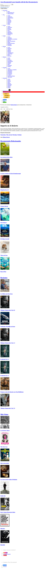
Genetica (9, 63)
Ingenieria (9, 85)
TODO (9, 15)
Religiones (9, 44)
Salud (9, 64)
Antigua (9, 49)
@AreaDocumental (6, 554)
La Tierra (9, 74)
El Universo (10, 73)
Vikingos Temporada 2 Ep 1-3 (7, 343)
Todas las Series (10, 13)
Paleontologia (10, 33)
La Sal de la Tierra (5, 430)
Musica (9, 23)
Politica (9, 42)
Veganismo (10, 45)
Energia (9, 80)
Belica (9, 54)
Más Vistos (4, 414)
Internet (9, 86)
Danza (9, 18)
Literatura (9, 22)
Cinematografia (10, 17)
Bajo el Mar (3, 271)
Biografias (9, 55)
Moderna (9, 51)
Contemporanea (10, 52)
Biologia (9, 28)
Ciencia (4, 25)
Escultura (9, 19)
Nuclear (9, 87)
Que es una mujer (4, 463)
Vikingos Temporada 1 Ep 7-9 (7, 408)
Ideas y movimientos (11, 41)
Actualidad (10, 37)
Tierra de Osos (4, 255)
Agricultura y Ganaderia (12, 69)
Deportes (9, 40)
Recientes (3, 278)
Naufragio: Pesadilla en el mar (7, 326)
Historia (4, 46)
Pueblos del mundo (11, 43)
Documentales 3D (11, 12)
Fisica (9, 30)
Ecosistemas (10, 72)
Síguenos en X (5, 90)
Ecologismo (10, 71)
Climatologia (10, 70)
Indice (9, 11)
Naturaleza (5, 67)
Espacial (9, 81)
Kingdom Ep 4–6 (4, 189)
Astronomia (10, 27)
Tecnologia (5, 78)
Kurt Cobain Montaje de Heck (7, 512)
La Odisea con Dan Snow (6, 293)
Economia (9, 29)
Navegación (5, 10)
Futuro (9, 82)
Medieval (9, 50)
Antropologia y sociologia (12, 38)
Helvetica (2, 528)
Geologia (9, 31)
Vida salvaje (10, 77)
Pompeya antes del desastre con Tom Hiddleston (11, 392)
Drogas (9, 59)
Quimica (9, 34)
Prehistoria (9, 48)
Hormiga (15, 134)
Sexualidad (10, 65)
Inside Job (2, 495)
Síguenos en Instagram (7, 91)
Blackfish (2, 545)
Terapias (9, 66)
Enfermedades (10, 61)
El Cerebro (10, 60)
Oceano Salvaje (4, 206)
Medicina (4, 56)
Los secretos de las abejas (6, 157)
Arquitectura (10, 16)
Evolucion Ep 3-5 (4, 359)
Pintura (9, 24)
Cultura (4, 35)
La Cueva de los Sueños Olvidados (8, 479)
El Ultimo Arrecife (4, 239)
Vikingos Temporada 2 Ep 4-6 (7, 310)
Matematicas (10, 32)
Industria (9, 83)
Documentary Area (4, 7)
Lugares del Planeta (11, 75)
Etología (19, 134)
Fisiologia (9, 62)
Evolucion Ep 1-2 (4, 375)
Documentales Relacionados (10, 141)
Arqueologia (10, 53)
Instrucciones (14, 104)
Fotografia (9, 20)
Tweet (4, 101)
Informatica (10, 84)
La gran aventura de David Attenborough (10, 173)
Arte (3, 14)
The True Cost (3, 446)
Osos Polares (3, 222)
